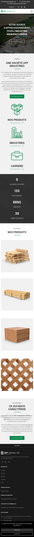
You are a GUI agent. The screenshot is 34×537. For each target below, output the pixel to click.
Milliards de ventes (17, 184)
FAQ (2, 482)
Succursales (17, 196)
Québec (17, 445)
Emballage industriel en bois (8, 499)
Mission (3, 476)
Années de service (17, 218)
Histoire (3, 473)
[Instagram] (18, 7)
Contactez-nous (17, 42)
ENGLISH (11, 7)
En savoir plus (17, 96)
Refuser (17, 530)
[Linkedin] (24, 7)
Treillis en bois (5, 491)
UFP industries (17, 438)
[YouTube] (5, 461)
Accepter (17, 533)
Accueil (3, 470)
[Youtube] (21, 7)
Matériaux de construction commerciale (12, 507)
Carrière (3, 479)
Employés (17, 207)
